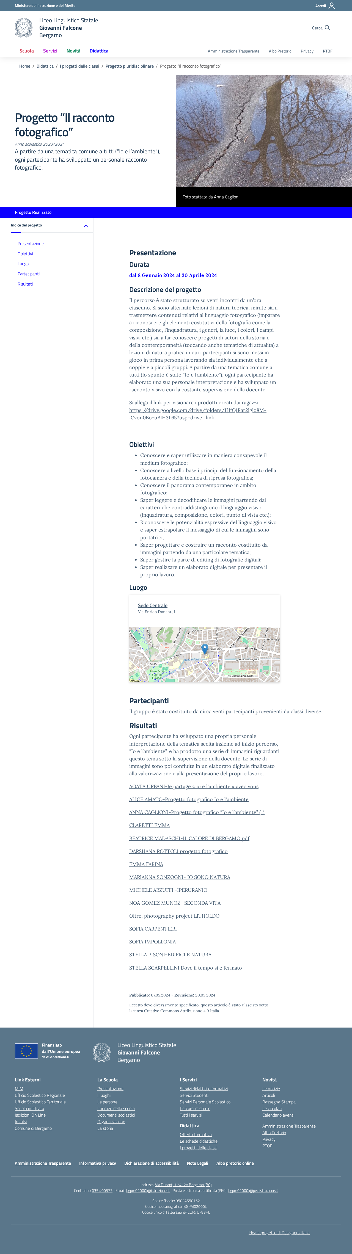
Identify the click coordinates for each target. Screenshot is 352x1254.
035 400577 (102, 1190)
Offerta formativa (196, 1134)
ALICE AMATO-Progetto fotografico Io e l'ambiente (189, 799)
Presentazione (31, 243)
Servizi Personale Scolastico (205, 1101)
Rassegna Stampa (279, 1101)
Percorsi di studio (195, 1108)
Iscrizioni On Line (30, 1115)
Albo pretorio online (235, 1163)
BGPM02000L (195, 1206)
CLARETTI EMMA (149, 825)
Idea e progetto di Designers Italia (279, 1232)
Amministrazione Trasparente (234, 51)
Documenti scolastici (116, 1115)
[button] (52, 225)
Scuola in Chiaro (29, 1108)
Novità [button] (73, 50)
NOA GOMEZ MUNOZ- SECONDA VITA (175, 903)
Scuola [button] (27, 50)
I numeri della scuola (116, 1108)
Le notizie (271, 1088)
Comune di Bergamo (33, 1128)
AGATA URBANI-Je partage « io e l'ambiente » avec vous (193, 786)
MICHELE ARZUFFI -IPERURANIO (168, 890)
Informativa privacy (97, 1163)
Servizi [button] (50, 50)
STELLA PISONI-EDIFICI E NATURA (170, 954)
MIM (19, 1088)
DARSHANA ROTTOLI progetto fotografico (178, 851)
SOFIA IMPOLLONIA (152, 942)
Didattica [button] (99, 50)
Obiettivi (25, 253)
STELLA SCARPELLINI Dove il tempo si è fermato (185, 968)
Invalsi (21, 1121)
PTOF (327, 51)
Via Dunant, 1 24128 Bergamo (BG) (183, 1184)
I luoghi (104, 1095)
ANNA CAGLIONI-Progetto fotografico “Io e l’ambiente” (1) (197, 812)
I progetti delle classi (198, 1147)
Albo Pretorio (280, 51)
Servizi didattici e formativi (204, 1088)
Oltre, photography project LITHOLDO (174, 916)
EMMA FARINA (146, 864)
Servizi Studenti (194, 1095)
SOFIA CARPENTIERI (153, 929)
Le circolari (272, 1108)
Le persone (107, 1101)
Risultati (25, 284)
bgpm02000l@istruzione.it (148, 1190)
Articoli (268, 1095)
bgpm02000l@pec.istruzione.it (253, 1190)
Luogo (23, 264)
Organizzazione (111, 1121)
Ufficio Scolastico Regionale (40, 1095)
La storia (105, 1128)
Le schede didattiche (199, 1141)
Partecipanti (29, 274)
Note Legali (197, 1163)
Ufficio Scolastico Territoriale (40, 1101)
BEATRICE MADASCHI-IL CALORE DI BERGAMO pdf (189, 838)
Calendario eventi (278, 1115)
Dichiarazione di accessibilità (151, 1163)
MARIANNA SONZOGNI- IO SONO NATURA (179, 877)
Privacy (307, 51)
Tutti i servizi (191, 1115)
